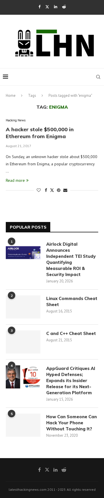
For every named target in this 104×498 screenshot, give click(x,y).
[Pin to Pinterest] (58, 190)
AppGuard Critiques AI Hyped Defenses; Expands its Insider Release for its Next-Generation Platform (70, 380)
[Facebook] (39, 6)
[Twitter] (47, 6)
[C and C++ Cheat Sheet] (23, 341)
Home (11, 95)
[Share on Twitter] (52, 190)
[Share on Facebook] (46, 190)
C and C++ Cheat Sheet (71, 333)
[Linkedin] (55, 6)
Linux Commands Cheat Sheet (71, 301)
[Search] (98, 77)
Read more (15, 180)
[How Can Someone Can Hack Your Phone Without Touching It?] (23, 425)
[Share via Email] (65, 190)
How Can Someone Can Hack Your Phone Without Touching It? (71, 423)
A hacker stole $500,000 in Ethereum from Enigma (40, 133)
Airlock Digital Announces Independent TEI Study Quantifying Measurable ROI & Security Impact (71, 259)
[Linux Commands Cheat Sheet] (23, 307)
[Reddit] (64, 6)
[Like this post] (39, 190)
